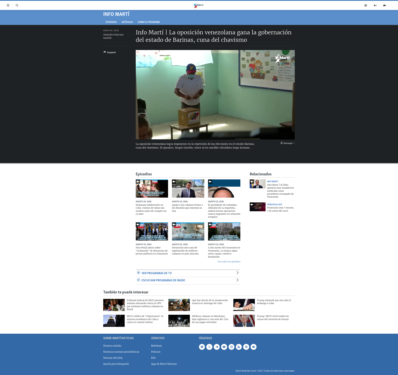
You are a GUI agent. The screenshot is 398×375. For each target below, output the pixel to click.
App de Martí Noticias (164, 363)
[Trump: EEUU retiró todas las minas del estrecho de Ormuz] (244, 321)
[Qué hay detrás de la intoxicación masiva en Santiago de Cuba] (179, 305)
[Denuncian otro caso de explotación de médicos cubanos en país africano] (188, 231)
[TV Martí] (384, 5)
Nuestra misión (112, 345)
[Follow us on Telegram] (217, 347)
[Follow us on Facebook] (202, 347)
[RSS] (239, 347)
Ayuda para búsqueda (116, 363)
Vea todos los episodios (229, 261)
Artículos (127, 22)
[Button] (109, 53)
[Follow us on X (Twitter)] (209, 347)
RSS (153, 357)
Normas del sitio (113, 357)
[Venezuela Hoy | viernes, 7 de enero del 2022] (258, 206)
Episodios (111, 22)
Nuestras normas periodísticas (121, 351)
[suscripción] (254, 347)
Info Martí (272, 181)
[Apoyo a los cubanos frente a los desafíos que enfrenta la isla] (188, 188)
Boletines (156, 345)
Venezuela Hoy (274, 204)
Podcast (155, 351)
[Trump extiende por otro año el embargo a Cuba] (244, 305)
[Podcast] (365, 5)
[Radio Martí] (375, 5)
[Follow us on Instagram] (231, 347)
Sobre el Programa (149, 22)
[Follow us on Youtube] (224, 347)
